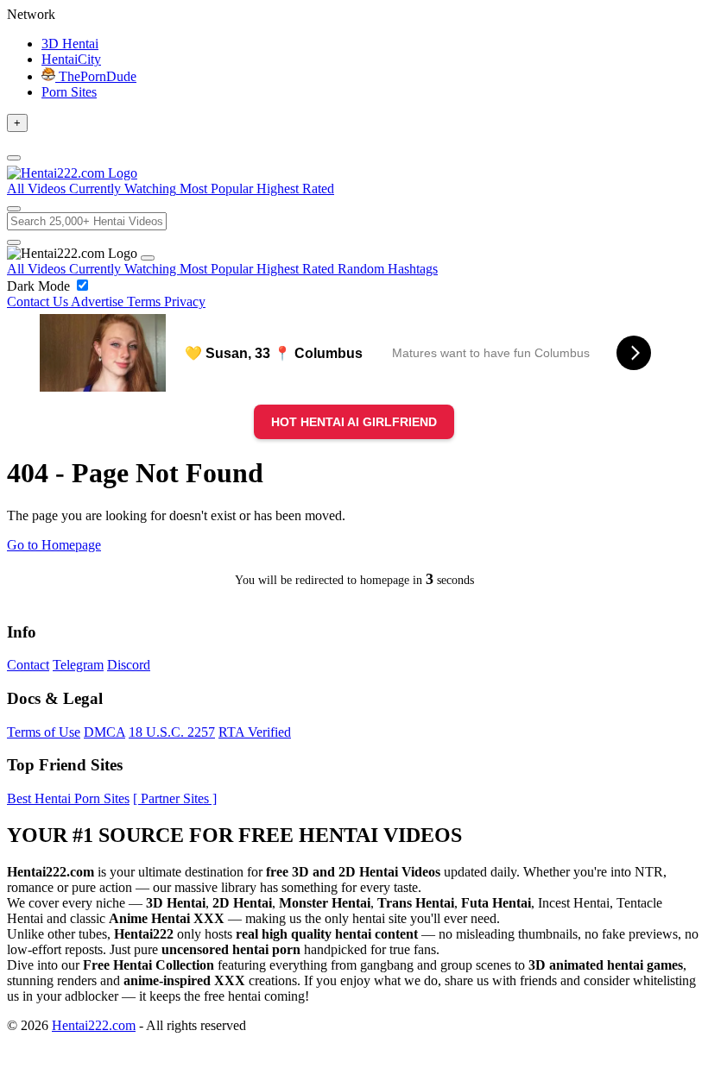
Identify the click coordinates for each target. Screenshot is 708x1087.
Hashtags (413, 268)
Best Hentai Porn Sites (68, 798)
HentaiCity (71, 59)
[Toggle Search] (14, 208)
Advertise (99, 301)
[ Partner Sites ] (175, 798)
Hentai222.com (94, 1025)
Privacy (184, 301)
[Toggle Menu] (14, 157)
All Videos (38, 268)
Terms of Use (43, 732)
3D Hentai (69, 43)
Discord (128, 664)
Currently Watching (124, 268)
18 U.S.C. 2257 (172, 732)
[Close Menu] (148, 258)
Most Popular (218, 268)
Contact (28, 664)
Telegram (78, 664)
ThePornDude (95, 76)
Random (363, 268)
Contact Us (39, 301)
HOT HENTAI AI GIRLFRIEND (354, 422)
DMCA (104, 732)
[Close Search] (14, 242)
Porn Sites (69, 92)
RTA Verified (254, 732)
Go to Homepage (54, 544)
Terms (145, 301)
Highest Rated (297, 268)
